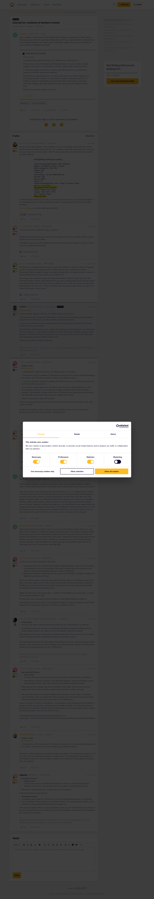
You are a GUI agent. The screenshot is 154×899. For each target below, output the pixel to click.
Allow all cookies (112, 471)
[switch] (63, 462)
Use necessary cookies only (42, 471)
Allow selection (77, 471)
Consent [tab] (41, 434)
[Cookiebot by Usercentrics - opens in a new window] (117, 426)
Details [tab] (77, 434)
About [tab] (113, 434)
